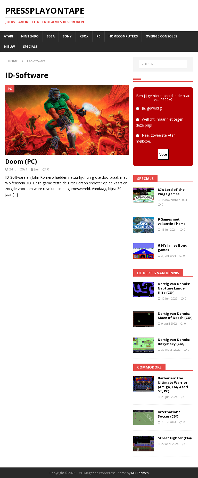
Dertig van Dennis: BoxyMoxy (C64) (174, 341)
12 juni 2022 (169, 298)
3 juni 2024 (168, 255)
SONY (67, 36)
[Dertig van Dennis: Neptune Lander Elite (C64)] (143, 289)
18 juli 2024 (168, 229)
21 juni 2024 (169, 397)
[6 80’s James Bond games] (143, 251)
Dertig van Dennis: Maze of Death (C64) (175, 315)
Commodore (149, 367)
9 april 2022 (169, 323)
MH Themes (139, 473)
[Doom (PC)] (67, 120)
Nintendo (30, 36)
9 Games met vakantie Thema (172, 221)
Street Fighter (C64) (175, 438)
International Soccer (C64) (170, 414)
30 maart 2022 (170, 349)
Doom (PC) (21, 161)
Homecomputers (123, 36)
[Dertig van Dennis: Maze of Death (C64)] (143, 319)
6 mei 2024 (168, 422)
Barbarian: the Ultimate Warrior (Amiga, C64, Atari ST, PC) (173, 385)
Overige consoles (161, 36)
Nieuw (9, 46)
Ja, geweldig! (152, 108)
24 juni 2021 (18, 169)
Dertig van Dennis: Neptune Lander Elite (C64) (174, 288)
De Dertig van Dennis (158, 272)
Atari (8, 36)
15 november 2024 (174, 200)
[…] (15, 194)
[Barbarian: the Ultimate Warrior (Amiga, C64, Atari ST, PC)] (143, 383)
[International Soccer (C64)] (143, 417)
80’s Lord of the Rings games (171, 191)
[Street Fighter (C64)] (143, 443)
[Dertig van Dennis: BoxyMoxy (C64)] (143, 345)
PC (98, 36)
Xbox (84, 36)
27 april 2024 (169, 444)
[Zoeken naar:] (163, 64)
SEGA (51, 36)
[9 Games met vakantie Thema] (143, 225)
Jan (36, 169)
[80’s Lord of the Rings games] (143, 195)
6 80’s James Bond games (172, 247)
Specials (30, 46)
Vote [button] (163, 154)
